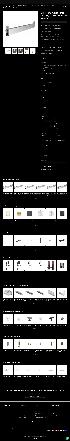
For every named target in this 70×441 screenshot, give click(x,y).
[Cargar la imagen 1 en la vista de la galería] (8, 51)
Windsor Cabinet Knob (6, 325)
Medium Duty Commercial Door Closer (7, 377)
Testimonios (5, 413)
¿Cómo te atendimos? (23, 417)
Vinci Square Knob (38, 325)
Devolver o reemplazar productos (25, 411)
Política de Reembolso (39, 413)
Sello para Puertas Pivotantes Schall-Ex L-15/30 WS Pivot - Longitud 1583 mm (62, 194)
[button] (25, 5)
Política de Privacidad (39, 409)
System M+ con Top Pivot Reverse (50, 300)
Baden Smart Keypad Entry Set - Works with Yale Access (40, 272)
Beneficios (5, 409)
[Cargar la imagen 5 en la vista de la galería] (33, 51)
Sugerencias (5, 411)
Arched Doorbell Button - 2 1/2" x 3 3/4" (61, 351)
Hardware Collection (31, 436)
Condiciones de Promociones (40, 417)
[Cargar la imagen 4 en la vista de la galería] (26, 51)
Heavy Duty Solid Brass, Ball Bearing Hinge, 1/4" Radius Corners (8, 221)
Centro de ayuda (22, 407)
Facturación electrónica (55, 415)
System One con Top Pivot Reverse (28, 300)
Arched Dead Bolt (27, 350)
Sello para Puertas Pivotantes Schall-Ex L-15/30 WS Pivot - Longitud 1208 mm (8, 194)
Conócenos (5, 407)
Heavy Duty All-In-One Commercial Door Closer (50, 377)
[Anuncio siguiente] (47, 2)
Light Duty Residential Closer (19, 376)
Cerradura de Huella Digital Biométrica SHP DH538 (51, 272)
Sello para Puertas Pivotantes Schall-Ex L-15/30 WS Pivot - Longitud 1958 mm (29, 194)
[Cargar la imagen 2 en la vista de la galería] (14, 51)
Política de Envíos (38, 411)
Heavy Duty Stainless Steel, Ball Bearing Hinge (40, 221)
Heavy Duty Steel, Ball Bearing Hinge (61, 221)
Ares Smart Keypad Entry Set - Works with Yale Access (19, 272)
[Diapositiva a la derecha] (37, 51)
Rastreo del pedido (22, 415)
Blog (3, 415)
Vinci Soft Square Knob (17, 325)
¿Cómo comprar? (54, 407)
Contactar (54, 21)
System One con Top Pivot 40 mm (62, 300)
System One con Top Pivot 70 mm (19, 300)
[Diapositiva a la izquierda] (4, 51)
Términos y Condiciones (39, 407)
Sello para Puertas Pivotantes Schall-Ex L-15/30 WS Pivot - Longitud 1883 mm (40, 194)
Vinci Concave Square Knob (61, 325)
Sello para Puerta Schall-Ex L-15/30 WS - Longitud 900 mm (19, 194)
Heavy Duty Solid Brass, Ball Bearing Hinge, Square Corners (18, 221)
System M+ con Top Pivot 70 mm (8, 300)
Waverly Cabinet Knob (28, 325)
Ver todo (35, 198)
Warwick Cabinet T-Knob (50, 325)
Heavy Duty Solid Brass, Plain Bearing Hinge (29, 221)
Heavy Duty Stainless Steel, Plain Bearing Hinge (51, 221)
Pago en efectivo (54, 411)
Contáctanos (21, 409)
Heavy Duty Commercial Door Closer (40, 377)
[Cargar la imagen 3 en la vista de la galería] (20, 51)
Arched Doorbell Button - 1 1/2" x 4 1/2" (50, 351)
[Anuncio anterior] (22, 2)
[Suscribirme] (43, 396)
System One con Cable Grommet (39, 300)
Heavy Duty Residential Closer (28, 377)
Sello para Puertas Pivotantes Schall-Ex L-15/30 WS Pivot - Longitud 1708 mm (51, 194)
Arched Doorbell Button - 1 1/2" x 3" (40, 351)
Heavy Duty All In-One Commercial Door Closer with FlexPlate (62, 377)
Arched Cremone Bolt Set (18, 350)
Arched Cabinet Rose (6, 350)
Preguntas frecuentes (23, 413)
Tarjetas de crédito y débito (56, 409)
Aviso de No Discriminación (40, 415)
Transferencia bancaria (55, 413)
